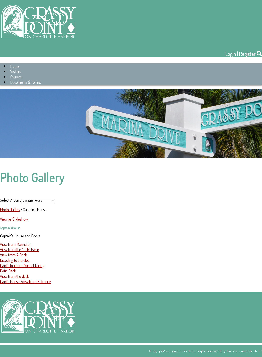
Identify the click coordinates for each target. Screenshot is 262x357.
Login (230, 53)
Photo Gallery (10, 209)
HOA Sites (231, 351)
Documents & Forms (25, 82)
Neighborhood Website (209, 351)
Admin (258, 351)
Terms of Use (246, 351)
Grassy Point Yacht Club (182, 351)
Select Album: (10, 200)
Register (247, 53)
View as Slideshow (14, 219)
